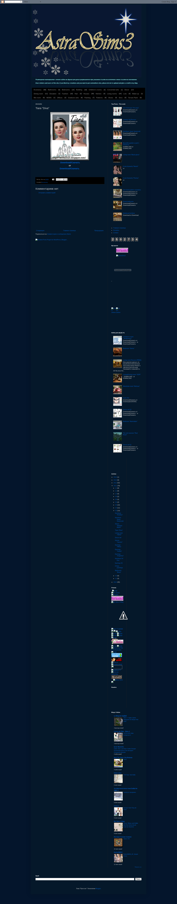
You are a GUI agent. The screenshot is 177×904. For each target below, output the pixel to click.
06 (116, 502)
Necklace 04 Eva (119, 559)
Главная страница (69, 230)
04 (116, 508)
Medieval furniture (129, 213)
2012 (115, 483)
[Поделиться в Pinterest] (66, 179)
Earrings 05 (119, 563)
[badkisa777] (116, 670)
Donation (52, 94)
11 (116, 491)
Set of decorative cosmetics (132, 190)
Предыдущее (99, 230)
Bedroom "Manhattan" (130, 421)
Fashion (65, 94)
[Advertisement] (70, 212)
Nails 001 (126, 398)
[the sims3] (115, 593)
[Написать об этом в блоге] (59, 179)
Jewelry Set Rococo (129, 120)
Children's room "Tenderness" (128, 337)
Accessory (37, 90)
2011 (115, 486)
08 (116, 499)
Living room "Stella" (119, 534)
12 (116, 488)
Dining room (38, 94)
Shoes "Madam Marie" (118, 525)
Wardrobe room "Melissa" (131, 386)
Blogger (98, 888)
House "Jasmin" (118, 541)
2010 (115, 582)
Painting (87, 98)
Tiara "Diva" (119, 530)
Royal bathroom (128, 201)
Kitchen (98, 94)
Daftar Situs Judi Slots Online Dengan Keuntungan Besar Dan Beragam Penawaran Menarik (125, 750)
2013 (115, 480)
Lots (125, 94)
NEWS (48, 98)
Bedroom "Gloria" (128, 348)
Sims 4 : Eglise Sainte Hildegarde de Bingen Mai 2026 (130, 719)
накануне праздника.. (129, 792)
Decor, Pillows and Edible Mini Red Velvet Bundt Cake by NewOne (130, 825)
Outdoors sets (73, 98)
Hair (76, 94)
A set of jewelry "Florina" (131, 178)
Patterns (99, 98)
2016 (115, 477)
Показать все (138, 867)
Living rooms (112, 94)
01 (116, 578)
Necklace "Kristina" (119, 514)
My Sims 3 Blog (119, 821)
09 (116, 496)
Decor (127, 90)
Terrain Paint (133, 98)
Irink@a (116, 806)
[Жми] (116, 667)
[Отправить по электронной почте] (57, 179)
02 (116, 576)
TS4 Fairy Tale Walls (129, 775)
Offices (59, 98)
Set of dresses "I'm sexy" (131, 108)
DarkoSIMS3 (118, 852)
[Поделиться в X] (61, 179)
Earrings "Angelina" (119, 555)
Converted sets (113, 90)
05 (116, 505)
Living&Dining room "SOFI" (132, 374)
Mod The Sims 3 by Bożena (123, 757)
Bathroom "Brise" (118, 571)
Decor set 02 (127, 445)
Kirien (125, 759)
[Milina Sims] (118, 680)
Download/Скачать (70, 162)
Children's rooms (95, 90)
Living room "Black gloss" (131, 155)
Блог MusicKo (119, 747)
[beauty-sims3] (116, 664)
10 (116, 494)
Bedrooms (66, 90)
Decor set (118, 537)
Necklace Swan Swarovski (131, 131)
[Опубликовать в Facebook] (64, 179)
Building (79, 90)
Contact (115, 233)
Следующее (40, 230)
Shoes (110, 98)
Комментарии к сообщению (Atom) (59, 234)
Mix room (37, 98)
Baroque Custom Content (122, 837)
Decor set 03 (127, 409)
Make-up (135, 94)
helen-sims (117, 773)
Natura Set (126, 838)
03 (116, 510)
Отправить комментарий (47, 193)
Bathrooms (52, 90)
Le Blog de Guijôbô (120, 716)
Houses (86, 94)
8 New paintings (119, 567)
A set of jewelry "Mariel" (130, 166)
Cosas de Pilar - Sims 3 (122, 731)
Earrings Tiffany (118, 545)
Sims (120, 98)
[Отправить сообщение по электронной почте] (53, 179)
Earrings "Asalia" (118, 550)
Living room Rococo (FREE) (132, 360)
